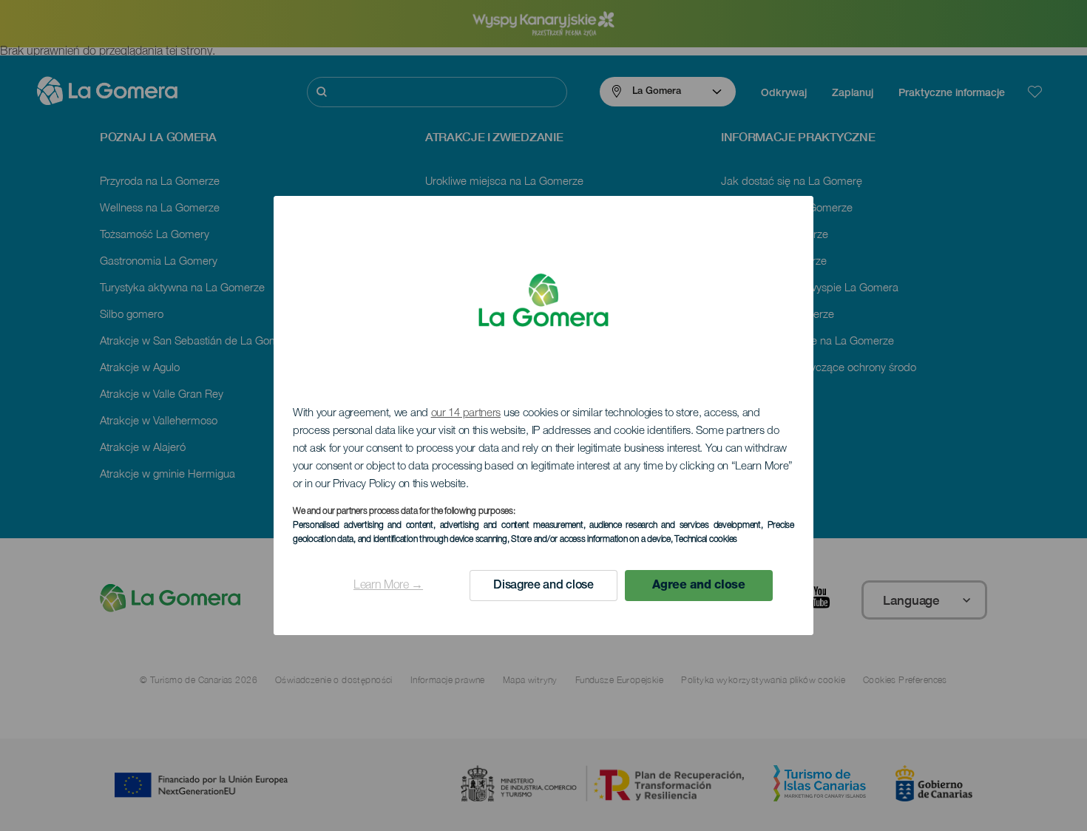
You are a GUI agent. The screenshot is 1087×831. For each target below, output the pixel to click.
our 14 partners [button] (466, 413)
